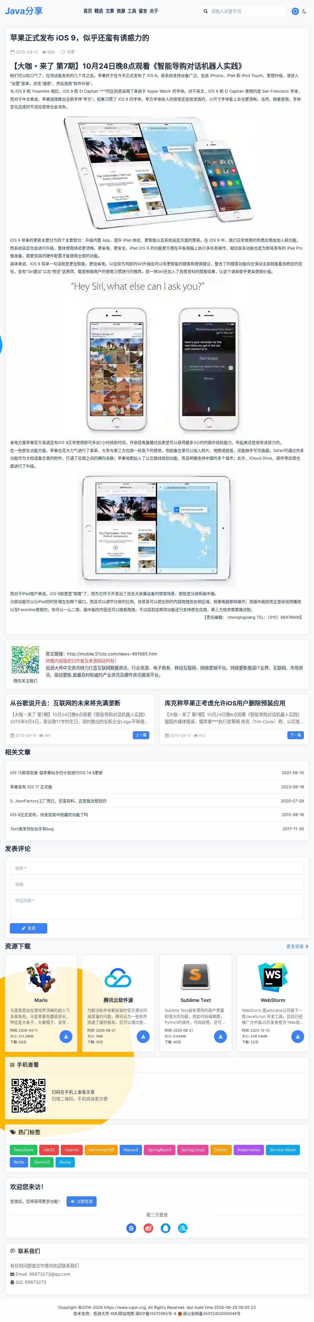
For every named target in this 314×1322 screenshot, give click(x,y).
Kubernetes (249, 1149)
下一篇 (295, 735)
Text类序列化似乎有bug (32, 828)
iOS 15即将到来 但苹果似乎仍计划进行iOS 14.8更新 (56, 772)
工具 (132, 11)
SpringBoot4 (159, 1149)
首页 (87, 11)
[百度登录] (131, 1228)
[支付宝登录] (183, 1228)
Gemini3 (42, 1162)
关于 (154, 11)
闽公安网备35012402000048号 (212, 1313)
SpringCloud (193, 1149)
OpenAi (72, 1149)
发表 (32, 928)
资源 (121, 11)
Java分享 (24, 11)
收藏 (71, 52)
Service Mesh (283, 1149)
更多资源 (295, 946)
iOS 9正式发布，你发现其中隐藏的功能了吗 (49, 814)
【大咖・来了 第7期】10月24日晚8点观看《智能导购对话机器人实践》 (128, 66)
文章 (109, 11)
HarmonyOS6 (101, 1149)
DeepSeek (23, 1149)
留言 (143, 11)
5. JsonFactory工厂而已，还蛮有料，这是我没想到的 (58, 800)
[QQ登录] (165, 1228)
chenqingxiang (241, 617)
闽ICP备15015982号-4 (156, 1313)
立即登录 (85, 1201)
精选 (98, 11)
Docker (221, 1149)
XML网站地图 (122, 1313)
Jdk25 (49, 1149)
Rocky (65, 1162)
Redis (19, 1162)
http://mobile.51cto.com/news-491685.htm (112, 653)
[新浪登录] (148, 1228)
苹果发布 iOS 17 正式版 (31, 786)
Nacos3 (131, 1149)
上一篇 (141, 735)
